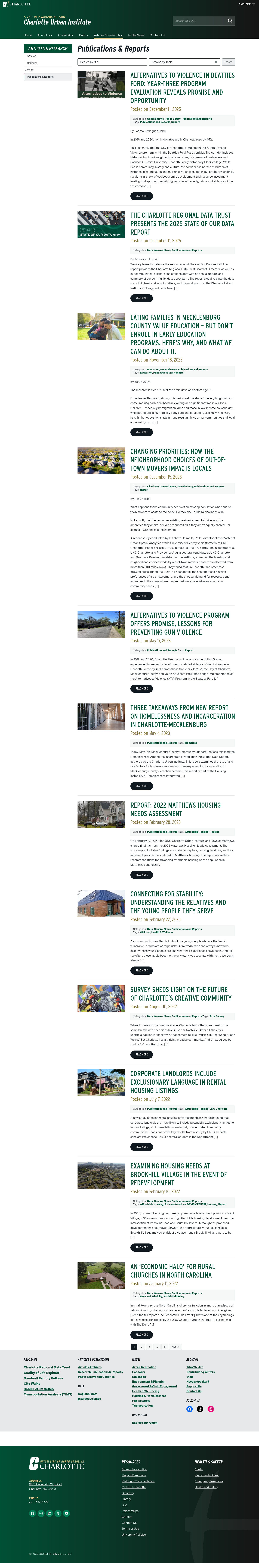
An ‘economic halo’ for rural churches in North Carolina (172, 1270)
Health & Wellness (162, 932)
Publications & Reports (40, 76)
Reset (228, 62)
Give (125, 1505)
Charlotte (153, 486)
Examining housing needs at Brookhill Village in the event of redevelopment (178, 1174)
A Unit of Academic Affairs (45, 17)
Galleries (32, 63)
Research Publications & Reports (100, 1372)
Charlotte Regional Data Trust (47, 1367)
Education (153, 369)
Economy (138, 1372)
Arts (212, 1016)
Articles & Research (107, 35)
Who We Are (194, 1367)
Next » (175, 1346)
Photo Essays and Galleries (96, 1377)
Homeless (191, 742)
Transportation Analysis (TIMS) (48, 1394)
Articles (31, 56)
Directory (128, 1493)
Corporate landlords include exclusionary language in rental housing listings (178, 1082)
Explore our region (145, 1422)
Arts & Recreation (144, 1367)
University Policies (134, 1534)
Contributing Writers (200, 1372)
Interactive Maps (89, 1398)
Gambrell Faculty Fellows (43, 1378)
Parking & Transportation (138, 1481)
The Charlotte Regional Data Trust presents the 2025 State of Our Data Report (182, 223)
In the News (136, 35)
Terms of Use (130, 1528)
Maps (30, 69)
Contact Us (157, 35)
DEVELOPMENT (196, 1204)
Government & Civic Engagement (154, 1386)
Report (175, 122)
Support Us (194, 1386)
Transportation (142, 1405)
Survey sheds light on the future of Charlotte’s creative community (181, 993)
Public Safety (173, 118)
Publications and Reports (197, 118)
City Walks (32, 1384)
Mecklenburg (185, 486)
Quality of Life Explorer (41, 1373)
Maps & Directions (134, 1475)
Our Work (64, 35)
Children (145, 932)
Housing (214, 831)
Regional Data (87, 1394)
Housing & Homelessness (149, 1396)
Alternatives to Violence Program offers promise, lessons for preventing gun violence (179, 623)
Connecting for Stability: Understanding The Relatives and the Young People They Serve (178, 902)
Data (82, 35)
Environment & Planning (148, 1381)
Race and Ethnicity (151, 1296)
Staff (189, 1377)
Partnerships (130, 1511)
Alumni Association (134, 1469)
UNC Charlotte (218, 1108)
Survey (220, 1016)
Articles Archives (89, 1367)
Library (126, 1499)
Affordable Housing (196, 831)
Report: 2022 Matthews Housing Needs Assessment (175, 809)
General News (155, 118)
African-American (175, 1204)
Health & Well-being (145, 1391)
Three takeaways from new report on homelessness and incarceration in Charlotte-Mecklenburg (182, 716)
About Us (43, 35)
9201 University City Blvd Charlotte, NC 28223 (45, 1487)
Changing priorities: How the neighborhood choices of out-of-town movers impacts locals (178, 460)
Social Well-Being (173, 1296)
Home (28, 35)
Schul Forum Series (39, 1389)
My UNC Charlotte (134, 1487)
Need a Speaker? (197, 1381)
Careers (127, 1517)
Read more (142, 196)
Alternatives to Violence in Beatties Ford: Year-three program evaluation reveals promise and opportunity (182, 88)
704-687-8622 (38, 1502)
